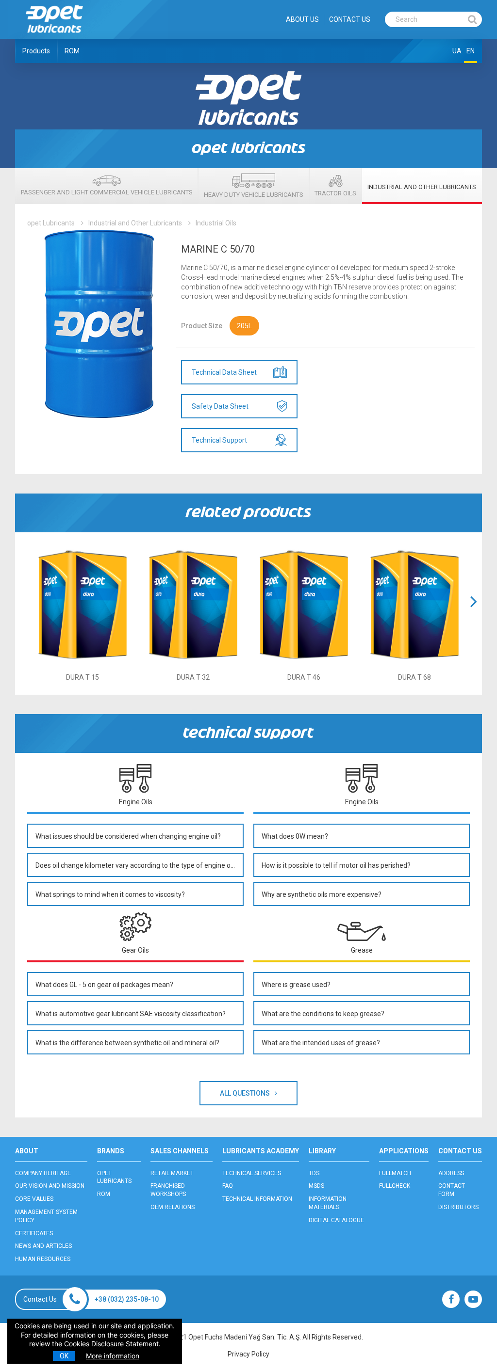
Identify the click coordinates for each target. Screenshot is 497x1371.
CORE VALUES (34, 1199)
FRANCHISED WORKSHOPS (168, 1189)
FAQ (227, 1185)
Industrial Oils (216, 223)
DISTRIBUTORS (458, 1207)
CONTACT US (349, 19)
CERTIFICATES (34, 1233)
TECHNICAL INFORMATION (257, 1199)
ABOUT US (302, 19)
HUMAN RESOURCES (42, 1259)
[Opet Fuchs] (54, 34)
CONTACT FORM (451, 1189)
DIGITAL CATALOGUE (336, 1220)
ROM (72, 51)
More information (112, 1356)
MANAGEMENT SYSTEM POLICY (46, 1216)
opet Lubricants (51, 223)
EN (470, 51)
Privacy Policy (248, 1354)
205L (244, 326)
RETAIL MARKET (172, 1173)
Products (36, 51)
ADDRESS (451, 1173)
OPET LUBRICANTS (114, 1177)
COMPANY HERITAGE (43, 1173)
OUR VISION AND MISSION (49, 1185)
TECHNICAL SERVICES (251, 1173)
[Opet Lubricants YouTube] (473, 1299)
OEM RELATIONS (172, 1207)
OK (64, 1356)
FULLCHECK (394, 1185)
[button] (474, 613)
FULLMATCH (395, 1173)
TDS (314, 1173)
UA (457, 51)
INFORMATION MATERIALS (328, 1203)
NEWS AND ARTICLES (43, 1246)
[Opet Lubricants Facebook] (451, 1299)
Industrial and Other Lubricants (135, 223)
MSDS (316, 1185)
